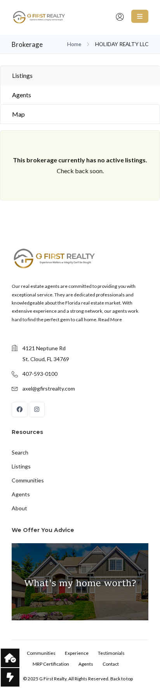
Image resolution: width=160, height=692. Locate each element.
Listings (22, 75)
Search (20, 452)
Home (74, 44)
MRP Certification (51, 664)
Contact (111, 664)
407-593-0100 (40, 373)
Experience (77, 653)
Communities (28, 480)
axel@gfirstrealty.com (49, 388)
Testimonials (111, 653)
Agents (21, 94)
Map (18, 114)
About (19, 508)
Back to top (121, 679)
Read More (110, 319)
